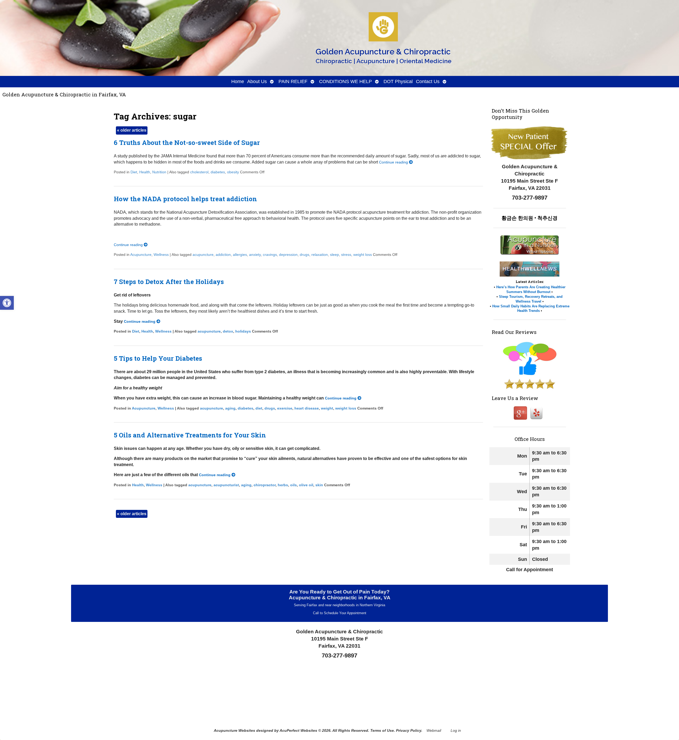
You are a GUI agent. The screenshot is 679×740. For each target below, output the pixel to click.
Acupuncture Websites (234, 730)
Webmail (433, 730)
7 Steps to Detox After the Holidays (169, 281)
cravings (270, 254)
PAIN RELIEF (292, 81)
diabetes (218, 172)
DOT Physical (398, 81)
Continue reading (394, 162)
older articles (131, 130)
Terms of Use (382, 730)
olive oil (306, 485)
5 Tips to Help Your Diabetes (158, 358)
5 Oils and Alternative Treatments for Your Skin (190, 435)
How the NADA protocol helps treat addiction (185, 199)
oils (293, 485)
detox (228, 331)
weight (327, 408)
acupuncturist (226, 485)
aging (230, 408)
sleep (334, 254)
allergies (240, 254)
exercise (284, 408)
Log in (456, 730)
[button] (7, 303)
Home (237, 81)
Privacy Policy (408, 730)
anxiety (255, 254)
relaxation (319, 254)
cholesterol (199, 172)
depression (288, 254)
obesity (233, 172)
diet (258, 408)
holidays (243, 331)
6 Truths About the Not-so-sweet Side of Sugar (187, 142)
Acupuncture (140, 254)
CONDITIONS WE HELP (345, 81)
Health (144, 172)
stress (346, 254)
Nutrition (159, 172)
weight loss (362, 254)
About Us (257, 81)
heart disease (306, 408)
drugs (304, 254)
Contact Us (427, 81)
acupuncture (203, 254)
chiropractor (265, 485)
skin (319, 485)
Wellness (161, 254)
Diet (133, 172)
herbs (283, 485)
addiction (223, 254)
